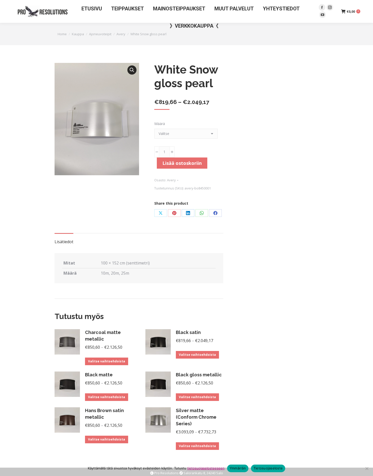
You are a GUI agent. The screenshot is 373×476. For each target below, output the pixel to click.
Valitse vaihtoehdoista (106, 361)
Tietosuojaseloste (268, 468)
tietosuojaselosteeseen (206, 468)
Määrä (159, 123)
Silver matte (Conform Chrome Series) (196, 417)
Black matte (99, 374)
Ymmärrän (238, 468)
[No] (366, 468)
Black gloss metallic (199, 374)
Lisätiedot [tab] (64, 241)
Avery (171, 180)
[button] (132, 70)
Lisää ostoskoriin (182, 163)
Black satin (188, 332)
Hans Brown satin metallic (104, 414)
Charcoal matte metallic (103, 336)
